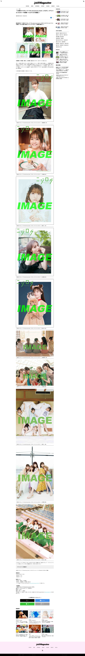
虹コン (58, 34)
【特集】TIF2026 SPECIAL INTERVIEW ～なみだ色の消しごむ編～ (62, 78)
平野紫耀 (58, 36)
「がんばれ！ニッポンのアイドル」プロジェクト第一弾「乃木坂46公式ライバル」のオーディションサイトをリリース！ (35, 622)
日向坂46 (47, 620)
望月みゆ (62, 45)
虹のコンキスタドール (64, 33)
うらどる (21, 620)
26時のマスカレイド (19, 15)
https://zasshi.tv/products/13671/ (34, 583)
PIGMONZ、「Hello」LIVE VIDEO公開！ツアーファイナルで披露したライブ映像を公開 (22, 622)
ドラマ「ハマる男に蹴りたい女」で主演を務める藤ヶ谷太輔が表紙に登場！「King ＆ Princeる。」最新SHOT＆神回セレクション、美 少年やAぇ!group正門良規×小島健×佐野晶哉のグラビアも (22, 635)
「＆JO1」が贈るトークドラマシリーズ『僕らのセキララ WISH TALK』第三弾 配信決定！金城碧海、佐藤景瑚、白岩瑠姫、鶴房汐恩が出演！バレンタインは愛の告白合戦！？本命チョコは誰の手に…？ (35, 636)
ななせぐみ (66, 45)
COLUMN (47, 6)
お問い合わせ (34, 654)
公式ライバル (34, 620)
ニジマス (25, 15)
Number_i (66, 34)
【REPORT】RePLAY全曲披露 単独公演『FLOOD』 (61, 73)
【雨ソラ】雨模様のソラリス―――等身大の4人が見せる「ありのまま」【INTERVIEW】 (62, 70)
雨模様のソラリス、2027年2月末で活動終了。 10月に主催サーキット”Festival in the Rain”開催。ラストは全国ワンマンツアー (62, 68)
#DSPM (58, 33)
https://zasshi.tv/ (48, 592)
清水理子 (64, 41)
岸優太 (63, 38)
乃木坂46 (30, 620)
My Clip (58, 6)
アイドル (62, 34)
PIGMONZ (18, 620)
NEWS (32, 6)
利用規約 (23, 654)
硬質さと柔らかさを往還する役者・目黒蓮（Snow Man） (47, 636)
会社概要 (19, 654)
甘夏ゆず (58, 43)
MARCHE (52, 6)
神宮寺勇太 (58, 38)
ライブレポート (59, 41)
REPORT (42, 6)
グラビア (58, 45)
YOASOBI (67, 43)
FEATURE (27, 6)
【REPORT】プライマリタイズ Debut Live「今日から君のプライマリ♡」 (62, 75)
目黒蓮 (46, 634)
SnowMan (43, 634)
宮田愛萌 (43, 620)
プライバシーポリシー (28, 654)
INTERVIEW (37, 6)
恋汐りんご (62, 43)
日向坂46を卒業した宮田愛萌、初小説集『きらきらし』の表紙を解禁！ (47, 622)
